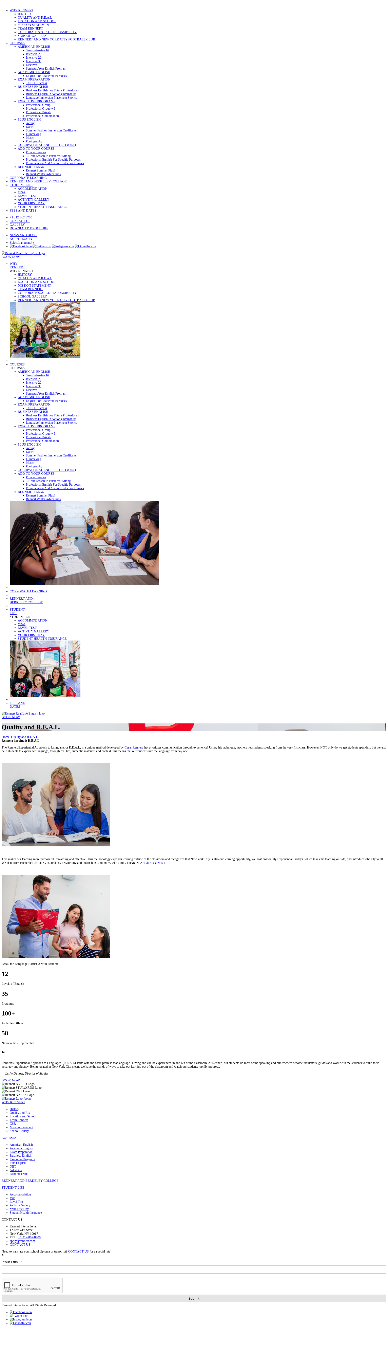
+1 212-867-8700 (21, 217)
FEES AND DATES (23, 210)
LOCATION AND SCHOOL (37, 21)
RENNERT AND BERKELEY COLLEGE (38, 181)
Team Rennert (19, 1120)
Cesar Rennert (133, 747)
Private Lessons (36, 152)
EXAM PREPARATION (34, 79)
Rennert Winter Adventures (43, 174)
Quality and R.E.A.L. (25, 737)
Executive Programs (22, 1159)
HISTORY (25, 14)
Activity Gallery (20, 1205)
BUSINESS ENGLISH (33, 86)
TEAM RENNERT (30, 28)
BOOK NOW (11, 256)
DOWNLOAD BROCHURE (29, 228)
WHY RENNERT (21, 10)
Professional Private (38, 112)
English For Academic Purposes (46, 75)
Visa (12, 1198)
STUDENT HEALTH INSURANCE (42, 207)
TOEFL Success (36, 83)
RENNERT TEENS (31, 166)
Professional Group (38, 105)
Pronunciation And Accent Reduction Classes (55, 163)
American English (21, 1144)
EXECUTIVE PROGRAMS (36, 101)
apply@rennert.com (22, 1241)
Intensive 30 (33, 61)
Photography (34, 141)
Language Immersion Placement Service (51, 97)
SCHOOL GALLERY (32, 35)
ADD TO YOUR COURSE (36, 148)
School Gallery (19, 1131)
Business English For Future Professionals (53, 90)
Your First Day (19, 1209)
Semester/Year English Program (46, 68)
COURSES (17, 43)
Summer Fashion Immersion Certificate (51, 130)
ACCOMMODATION (32, 188)
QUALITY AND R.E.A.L (35, 17)
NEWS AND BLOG (23, 235)
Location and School (23, 1116)
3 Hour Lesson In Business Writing (48, 156)
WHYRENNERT (17, 265)
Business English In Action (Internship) (51, 94)
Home (5, 737)
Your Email (11, 1262)
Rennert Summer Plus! (40, 170)
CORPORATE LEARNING (28, 177)
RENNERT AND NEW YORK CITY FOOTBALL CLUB (56, 39)
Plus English (18, 1163)
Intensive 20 (33, 54)
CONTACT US (20, 221)
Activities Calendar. (152, 862)
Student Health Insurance (26, 1212)
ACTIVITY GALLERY (33, 199)
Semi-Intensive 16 (37, 50)
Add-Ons (16, 1170)
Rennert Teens (19, 1173)
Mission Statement (21, 1127)
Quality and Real (20, 1112)
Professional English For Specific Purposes (53, 159)
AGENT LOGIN (21, 238)
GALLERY (17, 224)
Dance (30, 126)
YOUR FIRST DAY (31, 203)
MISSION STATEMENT (34, 24)
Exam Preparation (21, 1152)
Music (30, 137)
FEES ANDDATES (17, 704)
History (14, 1109)
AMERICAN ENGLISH (34, 46)
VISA (21, 192)
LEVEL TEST (27, 196)
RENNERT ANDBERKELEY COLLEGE (26, 600)
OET (13, 1166)
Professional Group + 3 (41, 108)
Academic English (21, 1148)
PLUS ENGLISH (29, 119)
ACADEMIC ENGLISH (34, 72)
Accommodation (20, 1194)
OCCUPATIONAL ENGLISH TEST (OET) (47, 145)
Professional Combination (42, 116)
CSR (13, 1123)
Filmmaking (33, 134)
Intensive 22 (33, 57)
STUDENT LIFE (21, 185)
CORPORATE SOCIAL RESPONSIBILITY (47, 32)
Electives (31, 65)
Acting (30, 123)
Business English (21, 1155)
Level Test (16, 1201)
